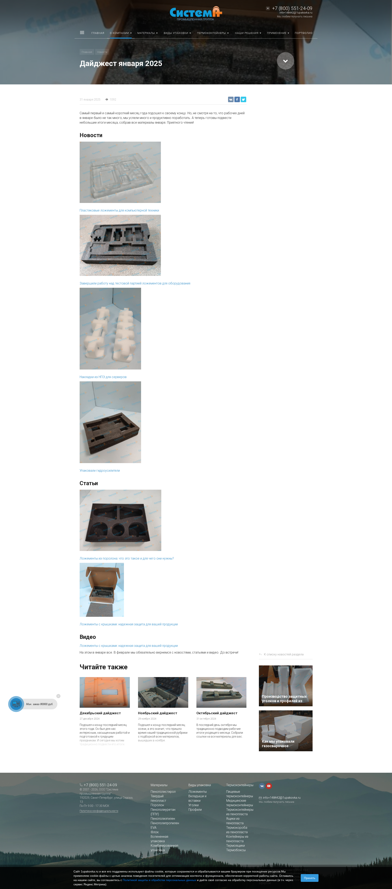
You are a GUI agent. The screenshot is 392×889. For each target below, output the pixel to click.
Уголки (193, 805)
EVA (153, 828)
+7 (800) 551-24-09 (292, 8)
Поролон (157, 805)
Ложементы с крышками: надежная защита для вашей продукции (129, 624)
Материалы (159, 785)
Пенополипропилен (165, 823)
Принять (309, 878)
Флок (155, 832)
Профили (195, 810)
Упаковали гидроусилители (100, 470)
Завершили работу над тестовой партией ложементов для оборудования (135, 283)
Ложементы (197, 792)
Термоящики (235, 846)
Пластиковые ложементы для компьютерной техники (119, 210)
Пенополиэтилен (163, 819)
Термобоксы (236, 850)
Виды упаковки (199, 785)
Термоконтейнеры (239, 785)
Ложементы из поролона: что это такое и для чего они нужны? (127, 558)
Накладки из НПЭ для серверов (103, 377)
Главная (87, 52)
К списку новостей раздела (284, 654)
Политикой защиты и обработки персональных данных (159, 880)
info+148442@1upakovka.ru (296, 12)
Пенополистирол (163, 792)
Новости (102, 52)
